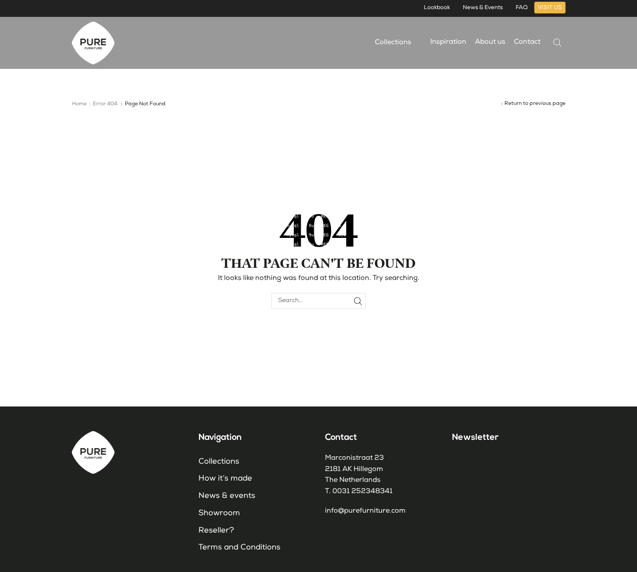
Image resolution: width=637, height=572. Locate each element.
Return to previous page (535, 104)
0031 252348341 (362, 491)
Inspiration (448, 42)
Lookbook (437, 8)
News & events (226, 496)
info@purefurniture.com (365, 511)
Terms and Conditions (239, 548)
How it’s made (225, 479)
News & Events (483, 8)
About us (490, 42)
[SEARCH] (358, 301)
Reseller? (216, 531)
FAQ (522, 8)
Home (79, 104)
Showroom (219, 513)
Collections (394, 42)
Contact (527, 42)
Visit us (550, 8)
